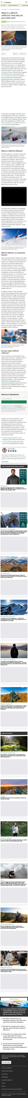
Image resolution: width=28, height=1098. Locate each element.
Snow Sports (4, 9)
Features (4, 21)
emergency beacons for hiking (15, 267)
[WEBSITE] (13, 451)
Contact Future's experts (7, 1071)
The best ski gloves (7, 442)
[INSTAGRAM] (11, 451)
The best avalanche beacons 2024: (12, 438)
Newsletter (24, 53)
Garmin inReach (22, 285)
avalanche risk (10, 63)
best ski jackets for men (8, 123)
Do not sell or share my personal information (12, 1089)
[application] (14, 196)
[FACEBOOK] (9, 451)
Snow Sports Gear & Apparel (14, 9)
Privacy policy (5, 1074)
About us (4, 1086)
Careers (3, 1083)
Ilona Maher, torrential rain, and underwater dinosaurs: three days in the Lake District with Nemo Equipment (14, 1020)
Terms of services (17, 405)
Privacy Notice (19, 407)
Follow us (16, 53)
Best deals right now (13, 5)
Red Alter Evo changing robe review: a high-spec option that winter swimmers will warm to (14, 1028)
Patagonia (4, 214)
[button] (2, 2)
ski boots (14, 76)
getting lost (12, 65)
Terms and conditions (7, 1068)
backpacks (8, 76)
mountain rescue (20, 81)
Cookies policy (5, 1077)
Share (5, 53)
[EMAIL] (16, 451)
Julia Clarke (10, 21)
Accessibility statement (7, 1080)
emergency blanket (6, 72)
